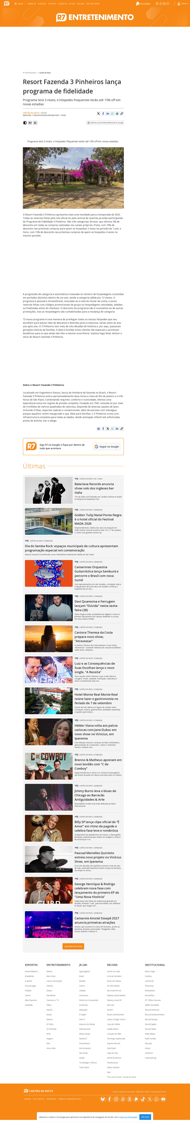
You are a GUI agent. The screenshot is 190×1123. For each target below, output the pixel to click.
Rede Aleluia (150, 1034)
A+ (30, 122)
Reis (109, 1072)
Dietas (49, 990)
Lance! (27, 995)
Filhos (49, 1005)
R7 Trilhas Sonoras (153, 1000)
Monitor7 (83, 1038)
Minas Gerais (84, 1034)
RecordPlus (149, 995)
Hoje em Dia (112, 1053)
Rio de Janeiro (85, 1048)
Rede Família (150, 1038)
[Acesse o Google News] (117, 113)
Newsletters (150, 990)
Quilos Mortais (113, 1067)
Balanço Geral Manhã (116, 995)
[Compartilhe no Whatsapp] (112, 113)
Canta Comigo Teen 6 (116, 1019)
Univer (147, 1048)
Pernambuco (84, 1043)
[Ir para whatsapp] (156, 1099)
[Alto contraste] (25, 123)
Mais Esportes (31, 1000)
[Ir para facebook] (157, 3)
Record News (93, 3)
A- (35, 122)
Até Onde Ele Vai (114, 990)
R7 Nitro (50, 1024)
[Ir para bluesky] (103, 1099)
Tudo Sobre (84, 1067)
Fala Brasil (111, 1048)
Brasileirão (29, 976)
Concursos (83, 995)
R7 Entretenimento (29, 73)
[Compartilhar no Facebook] (103, 113)
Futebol (28, 990)
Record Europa (151, 1019)
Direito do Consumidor (88, 1000)
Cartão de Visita (45, 73)
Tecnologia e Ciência (88, 1062)
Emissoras (149, 986)
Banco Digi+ (150, 971)
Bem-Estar (51, 976)
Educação (83, 1010)
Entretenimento (58, 965)
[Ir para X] (160, 3)
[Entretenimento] (95, 17)
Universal (149, 1053)
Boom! (110, 1010)
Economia (83, 1005)
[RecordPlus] (143, 3)
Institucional (155, 965)
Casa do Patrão (113, 1024)
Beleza (49, 971)
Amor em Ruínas (114, 981)
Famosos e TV (53, 1000)
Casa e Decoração (54, 981)
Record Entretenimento (155, 1014)
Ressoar (148, 1043)
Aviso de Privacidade (128, 1117)
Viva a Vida (51, 1048)
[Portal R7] (6, 3)
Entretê (52, 3)
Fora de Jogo (30, 986)
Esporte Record (113, 1043)
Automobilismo (31, 971)
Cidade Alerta (112, 1029)
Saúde (81, 1058)
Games (49, 1010)
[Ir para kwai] (123, 1099)
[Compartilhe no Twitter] (98, 113)
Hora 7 (82, 1019)
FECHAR (145, 1117)
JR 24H (72, 3)
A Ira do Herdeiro (114, 976)
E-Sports (28, 981)
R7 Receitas (51, 1029)
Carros (82, 986)
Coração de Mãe (114, 1034)
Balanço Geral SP (114, 1000)
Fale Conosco (39, 1099)
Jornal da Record (114, 1058)
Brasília (32, 3)
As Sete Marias (113, 986)
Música (49, 1019)
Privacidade (51, 1099)
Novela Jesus (112, 1062)
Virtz (48, 1043)
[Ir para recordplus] (136, 1099)
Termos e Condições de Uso (69, 1099)
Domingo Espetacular (116, 1038)
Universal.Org (150, 1058)
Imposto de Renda (87, 1024)
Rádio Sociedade (152, 1005)
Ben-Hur (110, 1005)
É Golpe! (82, 1014)
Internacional (84, 1029)
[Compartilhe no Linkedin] (107, 113)
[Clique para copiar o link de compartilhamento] (121, 113)
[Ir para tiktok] (143, 1099)
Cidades (82, 990)
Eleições (42, 3)
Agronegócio (84, 971)
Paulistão (29, 1005)
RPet (49, 1034)
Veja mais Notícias (73, 946)
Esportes (62, 3)
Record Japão (150, 1024)
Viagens (50, 1038)
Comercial (149, 981)
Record (80, 3)
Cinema (50, 986)
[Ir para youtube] (163, 1099)
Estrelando (51, 995)
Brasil (81, 976)
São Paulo (83, 1053)
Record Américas (152, 1010)
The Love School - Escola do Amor (121, 1077)
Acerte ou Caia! (113, 971)
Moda (49, 1014)
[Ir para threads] (129, 1099)
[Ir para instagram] (164, 3)
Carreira (148, 976)
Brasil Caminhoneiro (115, 1014)
